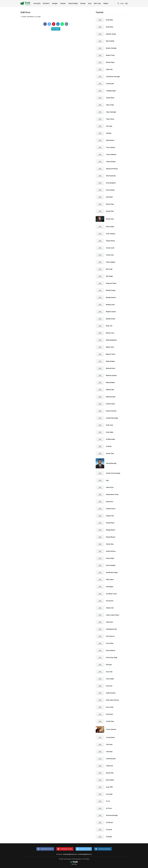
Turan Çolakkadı (111, 154)
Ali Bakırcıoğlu (110, 439)
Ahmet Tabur (110, 453)
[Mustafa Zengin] (100, 290)
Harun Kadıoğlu (110, 565)
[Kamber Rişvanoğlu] (100, 418)
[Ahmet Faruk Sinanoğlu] (100, 473)
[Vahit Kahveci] (100, 140)
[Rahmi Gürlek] (100, 226)
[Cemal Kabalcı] (100, 737)
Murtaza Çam (110, 333)
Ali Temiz (109, 808)
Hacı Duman (109, 601)
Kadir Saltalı (109, 432)
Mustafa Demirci (111, 297)
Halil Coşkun (110, 579)
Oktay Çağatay (110, 262)
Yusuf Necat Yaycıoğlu (113, 76)
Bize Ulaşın (55, 29)
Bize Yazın (97, 3)
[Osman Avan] (100, 255)
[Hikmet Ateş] (100, 544)
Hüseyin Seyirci (110, 508)
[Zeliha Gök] (100, 69)
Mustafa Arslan (110, 319)
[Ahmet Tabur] (100, 453)
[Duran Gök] (100, 671)
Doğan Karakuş (110, 693)
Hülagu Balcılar (110, 530)
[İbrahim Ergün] (100, 62)
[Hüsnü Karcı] (100, 501)
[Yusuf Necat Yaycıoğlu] (100, 76)
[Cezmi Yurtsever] (100, 729)
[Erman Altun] (100, 643)
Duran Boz (109, 686)
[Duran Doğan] (100, 679)
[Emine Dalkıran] (100, 650)
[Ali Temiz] (100, 808)
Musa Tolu (109, 326)
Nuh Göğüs (109, 276)
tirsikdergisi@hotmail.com (70, 854)
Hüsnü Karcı (109, 501)
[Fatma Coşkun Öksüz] (100, 615)
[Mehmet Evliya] (100, 368)
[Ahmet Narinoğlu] (100, 463)
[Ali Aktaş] (100, 446)
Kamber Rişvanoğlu (112, 418)
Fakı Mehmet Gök (111, 629)
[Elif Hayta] (100, 664)
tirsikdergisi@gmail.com (85, 854)
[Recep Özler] (100, 211)
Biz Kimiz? (46, 3)
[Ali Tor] (100, 801)
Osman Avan (110, 255)
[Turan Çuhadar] (100, 147)
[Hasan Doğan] (100, 558)
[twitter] (84, 849)
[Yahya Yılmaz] (100, 119)
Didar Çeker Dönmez (112, 700)
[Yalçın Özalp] (100, 105)
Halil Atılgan (109, 586)
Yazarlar (63, 3)
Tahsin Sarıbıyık (111, 161)
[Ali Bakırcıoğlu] (100, 439)
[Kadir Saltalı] (100, 432)
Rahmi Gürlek (110, 226)
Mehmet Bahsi (110, 382)
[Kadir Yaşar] (100, 425)
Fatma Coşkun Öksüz (112, 615)
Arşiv (89, 3)
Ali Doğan (109, 836)
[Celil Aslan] (100, 751)
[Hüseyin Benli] (100, 523)
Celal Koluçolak (111, 758)
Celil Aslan (109, 751)
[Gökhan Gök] (100, 608)
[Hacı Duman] (100, 601)
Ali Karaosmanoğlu (112, 815)
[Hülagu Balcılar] (100, 530)
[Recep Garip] (100, 219)
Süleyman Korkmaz (112, 169)
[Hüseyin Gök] (100, 515)
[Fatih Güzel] (100, 622)
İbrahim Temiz (110, 55)
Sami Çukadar (110, 190)
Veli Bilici (108, 133)
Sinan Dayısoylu (111, 176)
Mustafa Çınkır (110, 304)
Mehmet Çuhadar (111, 375)
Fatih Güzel (109, 622)
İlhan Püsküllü (110, 41)
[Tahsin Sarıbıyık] (100, 161)
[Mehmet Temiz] (100, 354)
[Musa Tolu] (100, 326)
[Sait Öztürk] (100, 197)
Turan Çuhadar (110, 147)
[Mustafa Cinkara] (100, 311)
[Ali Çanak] (100, 829)
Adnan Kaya (109, 487)
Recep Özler (110, 211)
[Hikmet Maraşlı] (100, 537)
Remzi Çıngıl (110, 204)
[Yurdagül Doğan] (100, 90)
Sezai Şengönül (110, 183)
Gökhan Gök (110, 608)
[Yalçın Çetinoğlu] (100, 112)
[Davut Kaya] (100, 714)
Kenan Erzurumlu (111, 411)
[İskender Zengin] (100, 34)
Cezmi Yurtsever (111, 729)
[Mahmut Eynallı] (100, 396)
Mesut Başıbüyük (111, 340)
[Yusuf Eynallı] (100, 83)
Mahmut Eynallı (110, 397)
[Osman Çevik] (100, 248)
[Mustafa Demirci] (100, 297)
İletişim (105, 3)
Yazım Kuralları (73, 3)
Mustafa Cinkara (111, 311)
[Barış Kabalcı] (100, 780)
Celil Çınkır (109, 744)
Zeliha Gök (109, 69)
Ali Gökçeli (109, 822)
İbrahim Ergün (110, 62)
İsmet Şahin (109, 20)
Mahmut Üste (110, 389)
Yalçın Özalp (110, 105)
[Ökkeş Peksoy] (100, 241)
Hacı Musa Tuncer (111, 594)
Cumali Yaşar (110, 721)
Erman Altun (109, 643)
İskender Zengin (111, 34)
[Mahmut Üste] (100, 389)
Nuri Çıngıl (109, 269)
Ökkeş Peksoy (110, 241)
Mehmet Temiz (110, 354)
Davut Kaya (109, 714)
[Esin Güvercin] (100, 636)
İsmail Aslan (109, 27)
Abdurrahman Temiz (112, 494)
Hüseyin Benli (110, 523)
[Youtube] (64, 849)
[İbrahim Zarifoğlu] (100, 48)
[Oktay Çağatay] (100, 262)
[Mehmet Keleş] (100, 361)
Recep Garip (110, 219)
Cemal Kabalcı (110, 737)
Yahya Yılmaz (110, 119)
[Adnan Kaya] (100, 487)
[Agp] (100, 480)
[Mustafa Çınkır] (100, 304)
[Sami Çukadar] (100, 190)
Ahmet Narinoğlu (111, 463)
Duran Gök (109, 672)
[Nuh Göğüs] (100, 276)
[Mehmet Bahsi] (100, 382)
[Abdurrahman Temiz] (100, 494)
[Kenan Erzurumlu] (100, 411)
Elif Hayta (109, 664)
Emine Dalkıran (110, 650)
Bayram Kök (109, 773)
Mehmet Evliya (110, 368)
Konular (82, 3)
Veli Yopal (109, 126)
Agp (107, 480)
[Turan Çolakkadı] (100, 154)
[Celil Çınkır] (100, 744)
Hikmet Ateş (110, 544)
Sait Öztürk (109, 197)
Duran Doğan (110, 679)
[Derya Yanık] (100, 707)
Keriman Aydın (110, 404)
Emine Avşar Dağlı (111, 657)
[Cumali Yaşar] (100, 721)
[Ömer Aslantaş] (100, 233)
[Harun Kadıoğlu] (100, 565)
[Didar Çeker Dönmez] (100, 700)
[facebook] (45, 849)
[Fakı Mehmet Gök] (100, 629)
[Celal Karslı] (100, 766)
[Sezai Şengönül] (100, 183)
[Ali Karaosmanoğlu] (100, 815)
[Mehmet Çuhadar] (100, 375)
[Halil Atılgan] (100, 586)
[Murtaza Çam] (100, 333)
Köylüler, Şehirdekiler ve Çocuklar (31, 16)
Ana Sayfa (36, 3)
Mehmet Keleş (110, 361)
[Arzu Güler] (100, 794)
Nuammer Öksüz (111, 283)
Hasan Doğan (110, 558)
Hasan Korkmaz (111, 551)
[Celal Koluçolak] (100, 758)
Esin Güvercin (110, 636)
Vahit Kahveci (110, 140)
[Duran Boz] (100, 686)
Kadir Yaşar (109, 425)
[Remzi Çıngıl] (100, 204)
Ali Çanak (109, 829)
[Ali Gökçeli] (100, 822)
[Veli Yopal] (100, 126)
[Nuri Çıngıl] (100, 269)
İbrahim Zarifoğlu (111, 48)
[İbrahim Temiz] (100, 55)
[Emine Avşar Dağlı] (100, 657)
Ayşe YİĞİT (109, 787)
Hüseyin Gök (110, 516)
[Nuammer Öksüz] (100, 283)
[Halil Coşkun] (100, 579)
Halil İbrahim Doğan (112, 572)
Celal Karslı (109, 766)
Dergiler (55, 3)
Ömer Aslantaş (110, 233)
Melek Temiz (110, 347)
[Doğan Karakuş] (100, 693)
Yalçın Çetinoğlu (111, 112)
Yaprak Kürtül (110, 98)
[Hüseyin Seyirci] (100, 508)
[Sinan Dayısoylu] (100, 176)
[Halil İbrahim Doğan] (100, 572)
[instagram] (103, 849)
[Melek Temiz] (100, 347)
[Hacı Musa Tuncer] (100, 593)
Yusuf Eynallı (110, 83)
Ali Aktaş (108, 446)
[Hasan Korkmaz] (100, 551)
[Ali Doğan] (100, 836)
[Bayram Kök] (100, 773)
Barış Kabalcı (110, 780)
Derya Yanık (109, 707)
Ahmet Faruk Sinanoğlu (113, 473)
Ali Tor (108, 801)
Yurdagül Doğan (111, 91)
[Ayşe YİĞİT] (100, 787)
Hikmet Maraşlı (110, 537)
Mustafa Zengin (110, 290)
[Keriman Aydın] (100, 404)
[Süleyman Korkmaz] (100, 168)
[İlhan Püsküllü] (100, 41)
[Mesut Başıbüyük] (100, 340)
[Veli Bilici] (100, 133)
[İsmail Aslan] (100, 27)
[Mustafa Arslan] (100, 319)
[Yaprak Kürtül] (100, 98)
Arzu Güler (109, 794)
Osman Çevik (110, 248)
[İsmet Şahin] (100, 20)
